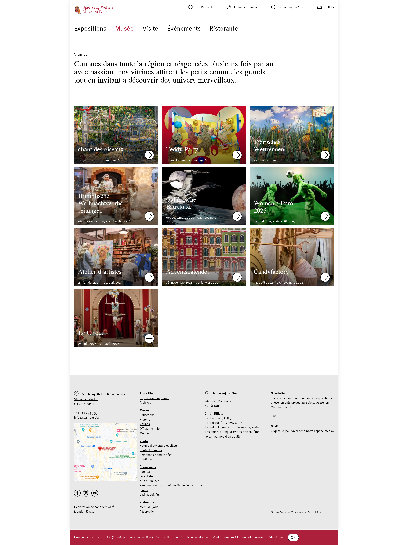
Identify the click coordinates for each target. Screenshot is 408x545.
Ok (293, 537)
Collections (147, 415)
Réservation (148, 511)
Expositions (90, 28)
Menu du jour (149, 507)
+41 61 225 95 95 (85, 413)
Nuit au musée (149, 481)
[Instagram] (86, 493)
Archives (145, 402)
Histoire (145, 419)
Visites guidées (150, 494)
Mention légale (84, 511)
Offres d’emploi (150, 428)
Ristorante (224, 28)
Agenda (145, 471)
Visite (150, 28)
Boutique (146, 459)
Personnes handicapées (156, 455)
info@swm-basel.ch (87, 417)
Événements (184, 28)
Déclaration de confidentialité (94, 507)
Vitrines (145, 424)
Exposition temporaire (154, 398)
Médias (145, 433)
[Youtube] (94, 493)
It (212, 7)
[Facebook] (77, 493)
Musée (124, 28)
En (207, 7)
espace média (323, 431)
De (197, 7)
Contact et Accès (151, 450)
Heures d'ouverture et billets (159, 445)
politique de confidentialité (265, 537)
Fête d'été (146, 476)
